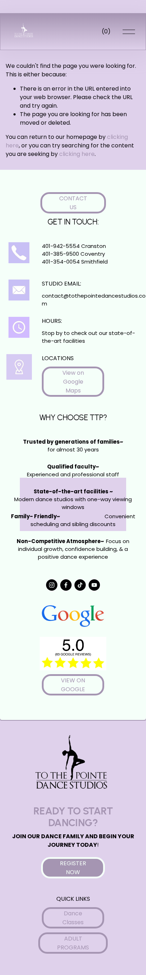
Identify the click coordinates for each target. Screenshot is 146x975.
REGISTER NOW (73, 867)
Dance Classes (73, 917)
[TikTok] (80, 585)
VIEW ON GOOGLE (73, 684)
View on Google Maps (73, 382)
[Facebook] (66, 585)
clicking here (77, 154)
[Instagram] (51, 585)
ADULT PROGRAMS (73, 943)
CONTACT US (73, 202)
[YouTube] (94, 585)
